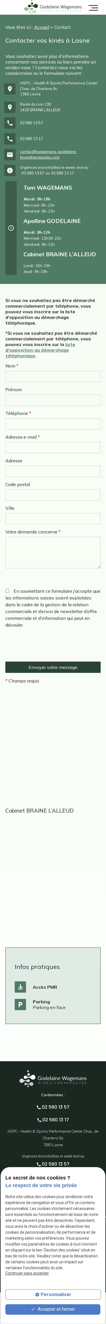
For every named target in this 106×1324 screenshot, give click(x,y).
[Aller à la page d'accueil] (52, 7)
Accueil (41, 27)
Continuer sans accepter (27, 1273)
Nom (11, 366)
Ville (9, 508)
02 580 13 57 (31, 123)
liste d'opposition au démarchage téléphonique (40, 350)
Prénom (13, 389)
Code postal (17, 484)
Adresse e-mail (22, 437)
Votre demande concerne (32, 532)
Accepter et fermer (55, 1309)
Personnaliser (56, 1294)
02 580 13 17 (31, 138)
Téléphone (18, 413)
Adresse (13, 460)
